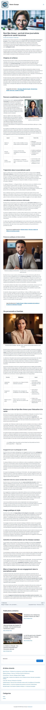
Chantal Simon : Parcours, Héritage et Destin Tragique (14, 675)
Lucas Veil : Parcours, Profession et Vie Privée (12, 680)
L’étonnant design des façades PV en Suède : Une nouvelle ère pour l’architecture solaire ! (12, 627)
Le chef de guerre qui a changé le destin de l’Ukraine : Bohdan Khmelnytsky (32, 637)
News (18, 37)
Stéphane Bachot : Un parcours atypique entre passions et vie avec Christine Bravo (20, 684)
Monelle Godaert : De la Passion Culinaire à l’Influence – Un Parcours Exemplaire (19, 686)
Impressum (30, 706)
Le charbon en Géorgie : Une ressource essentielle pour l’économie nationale (10, 647)
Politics (4, 698)
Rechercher (5, 658)
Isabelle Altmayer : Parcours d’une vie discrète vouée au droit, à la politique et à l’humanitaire (21, 682)
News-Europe (14, 4)
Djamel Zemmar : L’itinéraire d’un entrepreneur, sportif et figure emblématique (18, 671)
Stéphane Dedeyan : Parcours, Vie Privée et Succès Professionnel (16, 673)
